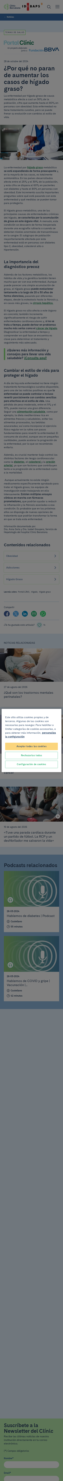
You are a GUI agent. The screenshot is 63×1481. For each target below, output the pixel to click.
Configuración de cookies (31, 764)
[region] (32, 740)
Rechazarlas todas (31, 755)
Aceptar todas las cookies (31, 746)
